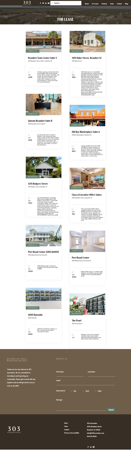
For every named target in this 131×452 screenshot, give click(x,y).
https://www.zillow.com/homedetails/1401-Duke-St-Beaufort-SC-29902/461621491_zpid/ (92, 93)
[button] (95, 4)
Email (58, 380)
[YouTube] (49, 3)
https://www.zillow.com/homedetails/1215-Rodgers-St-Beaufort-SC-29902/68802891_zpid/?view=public (48, 213)
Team (66, 426)
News (66, 423)
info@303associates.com (95, 433)
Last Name (91, 372)
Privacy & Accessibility (71, 433)
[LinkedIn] (46, 3)
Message (59, 400)
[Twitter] (43, 3)
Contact (66, 429)
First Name (60, 372)
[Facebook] (40, 3)
